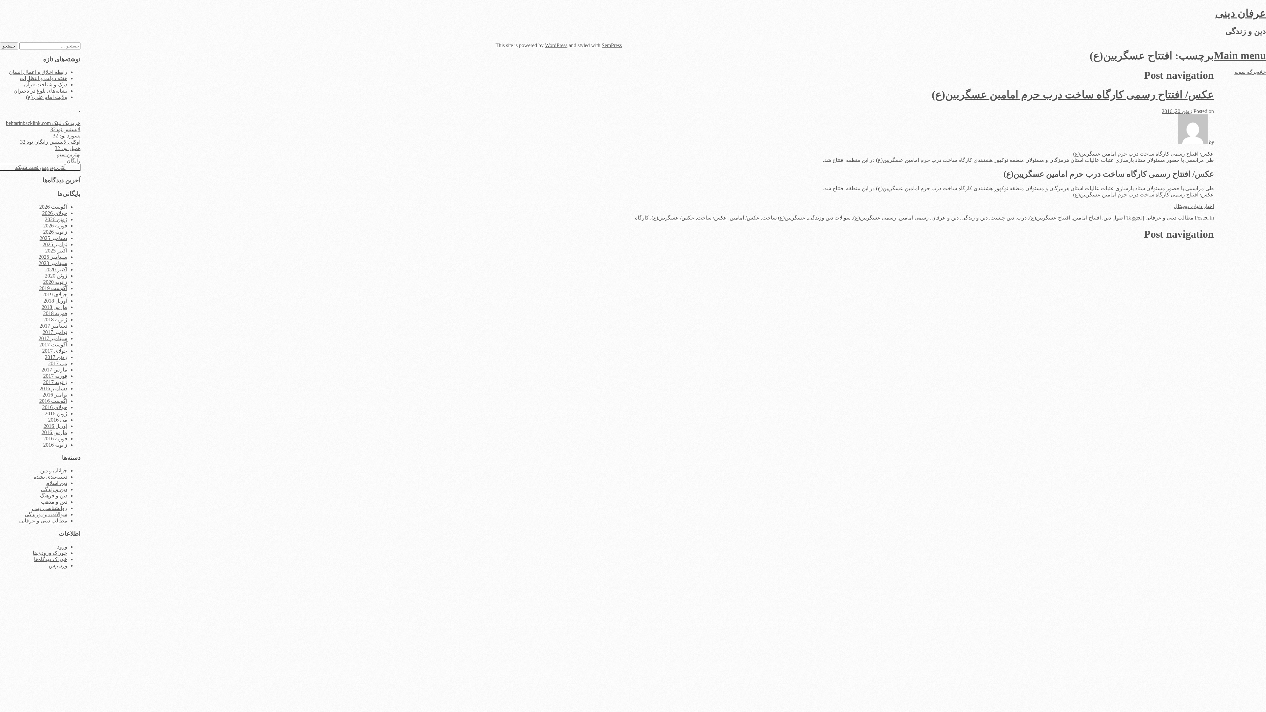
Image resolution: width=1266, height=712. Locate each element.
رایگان (73, 160)
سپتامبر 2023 (53, 263)
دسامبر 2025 (53, 238)
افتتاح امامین (1087, 218)
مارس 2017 (54, 369)
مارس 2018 (54, 307)
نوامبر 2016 (55, 395)
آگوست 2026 (53, 207)
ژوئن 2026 (56, 219)
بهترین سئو (68, 154)
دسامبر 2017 (53, 326)
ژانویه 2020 (55, 282)
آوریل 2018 (55, 301)
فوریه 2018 (55, 313)
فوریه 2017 (55, 376)
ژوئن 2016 (56, 413)
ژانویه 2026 (55, 232)
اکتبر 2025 (56, 250)
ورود (62, 546)
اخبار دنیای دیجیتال (1194, 206)
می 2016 (57, 420)
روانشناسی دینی (49, 508)
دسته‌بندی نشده (50, 477)
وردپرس (58, 565)
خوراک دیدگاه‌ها (50, 559)
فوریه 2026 (55, 225)
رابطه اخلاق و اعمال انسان (38, 72)
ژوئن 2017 (56, 357)
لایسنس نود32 (65, 129)
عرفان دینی (1240, 13)
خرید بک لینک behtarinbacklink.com (43, 123)
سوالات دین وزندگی (829, 218)
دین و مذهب (54, 502)
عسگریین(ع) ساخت (783, 218)
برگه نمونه (1245, 72)
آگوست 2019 (53, 288)
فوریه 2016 (55, 438)
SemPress (612, 45)
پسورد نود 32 (66, 135)
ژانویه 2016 (55, 445)
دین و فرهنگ (53, 495)
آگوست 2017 (53, 344)
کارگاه (642, 218)
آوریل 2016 (55, 426)
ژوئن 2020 (56, 276)
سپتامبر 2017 (53, 338)
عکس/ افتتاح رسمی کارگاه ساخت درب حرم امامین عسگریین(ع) (1073, 95)
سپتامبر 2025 (53, 257)
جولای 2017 (54, 351)
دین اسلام (56, 483)
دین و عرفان (945, 218)
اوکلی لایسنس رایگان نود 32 (50, 142)
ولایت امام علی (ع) (46, 97)
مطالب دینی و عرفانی (1169, 218)
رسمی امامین (914, 218)
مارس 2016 (54, 432)
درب (1022, 218)
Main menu (1240, 55)
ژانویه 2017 (55, 382)
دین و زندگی (974, 218)
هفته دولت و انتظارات (43, 78)
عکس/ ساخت (712, 218)
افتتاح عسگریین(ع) (1049, 218)
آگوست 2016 (53, 401)
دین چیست (1002, 218)
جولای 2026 (54, 213)
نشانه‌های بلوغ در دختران (40, 91)
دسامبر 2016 (53, 388)
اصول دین (1114, 218)
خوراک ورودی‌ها (50, 553)
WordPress (556, 45)
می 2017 (57, 363)
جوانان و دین (53, 470)
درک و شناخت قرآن (45, 84)
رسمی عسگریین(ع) (874, 218)
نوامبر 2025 (55, 244)
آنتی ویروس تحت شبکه (40, 167)
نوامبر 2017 (55, 332)
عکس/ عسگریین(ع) (672, 218)
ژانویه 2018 (55, 319)
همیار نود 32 (67, 148)
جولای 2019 (54, 294)
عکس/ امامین (745, 218)
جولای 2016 (54, 407)
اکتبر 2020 (56, 269)
